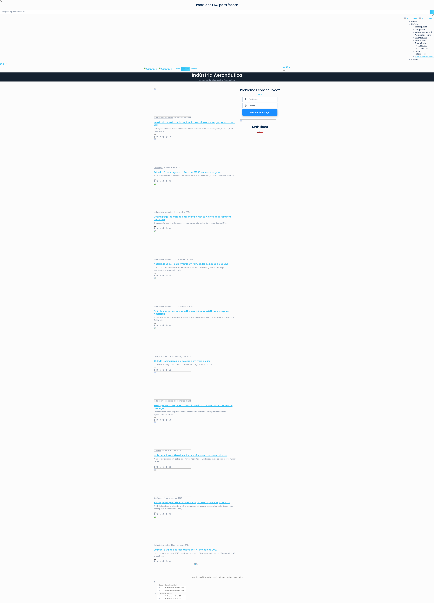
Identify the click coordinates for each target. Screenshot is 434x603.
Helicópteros (420, 54)
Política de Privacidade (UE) (174, 590)
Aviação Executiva (423, 35)
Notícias (415, 24)
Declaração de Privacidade (168, 585)
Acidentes (423, 45)
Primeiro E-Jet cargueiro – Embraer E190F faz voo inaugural (187, 172)
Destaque (158, 167)
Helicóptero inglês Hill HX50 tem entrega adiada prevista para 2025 (192, 502)
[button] (217, 582)
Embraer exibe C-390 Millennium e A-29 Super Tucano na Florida (190, 455)
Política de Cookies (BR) (173, 596)
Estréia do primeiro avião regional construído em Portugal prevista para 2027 (194, 124)
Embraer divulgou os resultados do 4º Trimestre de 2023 (185, 549)
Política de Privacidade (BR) (174, 588)
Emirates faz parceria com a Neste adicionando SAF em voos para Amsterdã (191, 312)
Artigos (414, 59)
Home (414, 21)
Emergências (421, 43)
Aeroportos (420, 29)
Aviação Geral (421, 37)
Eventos (418, 51)
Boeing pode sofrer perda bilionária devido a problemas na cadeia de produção (193, 407)
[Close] (1, 1)
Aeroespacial (421, 27)
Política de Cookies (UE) (173, 599)
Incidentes (423, 48)
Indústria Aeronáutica (424, 56)
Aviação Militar (421, 40)
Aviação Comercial (423, 32)
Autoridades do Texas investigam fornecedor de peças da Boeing (191, 263)
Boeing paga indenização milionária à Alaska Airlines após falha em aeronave (192, 218)
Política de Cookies (165, 593)
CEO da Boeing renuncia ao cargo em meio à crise (182, 361)
